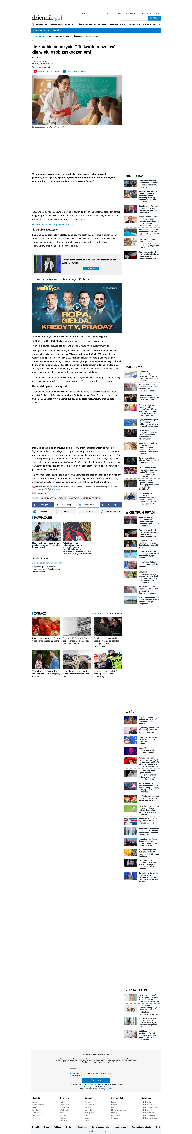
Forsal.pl (35, 1110)
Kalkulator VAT (147, 1110)
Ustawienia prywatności (141, 1127)
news (60, 41)
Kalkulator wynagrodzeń (150, 1118)
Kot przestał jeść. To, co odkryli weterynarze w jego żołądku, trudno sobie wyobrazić (46, 569)
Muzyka (87, 1118)
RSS (158, 1127)
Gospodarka (39, 30)
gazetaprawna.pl (146, 13)
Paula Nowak (36, 58)
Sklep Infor (36, 1118)
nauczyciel (74, 498)
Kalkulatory (146, 1098)
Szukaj (156, 18)
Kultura (87, 1121)
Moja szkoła (89, 1110)
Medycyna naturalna (118, 1110)
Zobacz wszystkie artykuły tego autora (47, 563)
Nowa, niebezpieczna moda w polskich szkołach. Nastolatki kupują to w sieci (46, 545)
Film (86, 1115)
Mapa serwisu (120, 1127)
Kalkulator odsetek (148, 1113)
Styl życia (114, 1118)
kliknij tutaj (108, 1089)
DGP (119, 13)
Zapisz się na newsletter (76, 71)
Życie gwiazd (89, 1113)
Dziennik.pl (64, 1098)
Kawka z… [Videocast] (74, 36)
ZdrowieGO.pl (131, 13)
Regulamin (82, 1127)
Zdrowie (63, 1115)
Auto (62, 1102)
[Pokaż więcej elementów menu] (159, 25)
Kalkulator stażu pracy (149, 1107)
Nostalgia (49, 36)
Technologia (64, 1105)
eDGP (34, 1107)
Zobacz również (91, 268)
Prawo (113, 1102)
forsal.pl (95, 13)
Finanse (114, 1105)
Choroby (114, 1113)
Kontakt (35, 1127)
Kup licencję (57, 489)
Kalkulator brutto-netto (150, 1115)
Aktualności (54, 30)
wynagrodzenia (48, 498)
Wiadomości (64, 1110)
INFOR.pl (84, 13)
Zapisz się (96, 1080)
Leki (112, 1107)
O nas (46, 1127)
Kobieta (87, 1102)
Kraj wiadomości (113, 613)
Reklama (57, 1127)
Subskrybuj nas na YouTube (48, 71)
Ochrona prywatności (100, 1127)
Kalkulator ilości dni (148, 1105)
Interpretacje (36, 1115)
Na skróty (36, 1098)
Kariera (69, 1127)
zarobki (62, 498)
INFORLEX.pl (108, 13)
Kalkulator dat (146, 1102)
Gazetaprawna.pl (38, 1105)
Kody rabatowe (90, 1105)
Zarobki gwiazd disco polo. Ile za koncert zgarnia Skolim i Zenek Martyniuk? (89, 261)
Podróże (63, 1118)
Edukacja (88, 1107)
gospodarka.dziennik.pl (48, 41)
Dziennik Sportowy (92, 36)
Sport (62, 1113)
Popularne (97, 613)
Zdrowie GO (59, 36)
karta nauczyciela (91, 498)
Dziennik (35, 41)
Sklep (158, 13)
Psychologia (115, 1115)
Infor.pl (34, 1102)
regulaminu (97, 1073)
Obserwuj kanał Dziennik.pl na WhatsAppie (52, 224)
